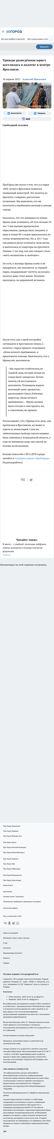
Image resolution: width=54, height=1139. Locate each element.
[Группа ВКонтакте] (14, 113)
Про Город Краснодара (12, 880)
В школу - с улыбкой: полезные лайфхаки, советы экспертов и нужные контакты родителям (25, 549)
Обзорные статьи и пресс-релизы (16, 938)
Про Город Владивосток (12, 875)
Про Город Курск (9, 842)
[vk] (23, 480)
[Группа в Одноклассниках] (9, 923)
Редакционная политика (12, 953)
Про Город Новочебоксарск (14, 852)
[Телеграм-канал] (39, 113)
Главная (6, 963)
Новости (6, 958)
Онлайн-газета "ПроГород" (13, 897)
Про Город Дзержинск (11, 826)
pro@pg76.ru (39, 997)
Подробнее (8, 1089)
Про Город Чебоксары (11, 869)
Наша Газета (8, 885)
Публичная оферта (10, 908)
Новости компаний (10, 933)
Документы (7, 892)
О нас (5, 943)
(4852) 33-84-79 (22, 999)
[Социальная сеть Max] (27, 119)
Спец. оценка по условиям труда (15, 1069)
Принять (44, 47)
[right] (51, 39)
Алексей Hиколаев (34, 79)
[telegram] (32, 480)
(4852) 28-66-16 (27, 997)
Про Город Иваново (10, 831)
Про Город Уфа (9, 864)
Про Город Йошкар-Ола (12, 836)
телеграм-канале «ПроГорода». (32, 458)
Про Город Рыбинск (10, 859)
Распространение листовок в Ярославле (18, 1035)
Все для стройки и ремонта (13, 39)
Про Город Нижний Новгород (14, 847)
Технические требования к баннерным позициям (22, 901)
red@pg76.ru (34, 999)
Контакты (7, 948)
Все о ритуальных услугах (39, 39)
